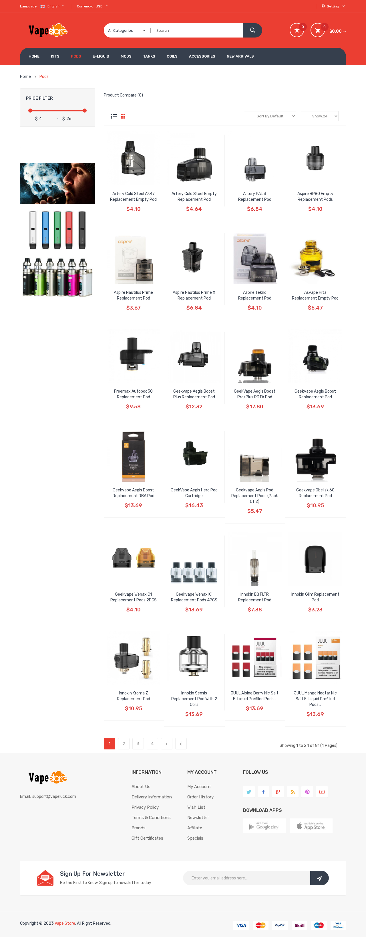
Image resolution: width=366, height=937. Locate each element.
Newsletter (198, 817)
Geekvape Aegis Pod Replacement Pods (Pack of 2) (254, 496)
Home (25, 76)
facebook (263, 792)
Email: (25, 796)
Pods (44, 76)
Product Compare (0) (123, 95)
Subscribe (319, 878)
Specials (195, 838)
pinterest (307, 792)
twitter (249, 792)
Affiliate (194, 827)
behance (293, 792)
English (53, 6)
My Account (199, 786)
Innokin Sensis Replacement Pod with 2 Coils (194, 699)
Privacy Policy (145, 807)
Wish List (196, 807)
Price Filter (39, 98)
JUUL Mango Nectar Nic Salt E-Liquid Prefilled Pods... (315, 699)
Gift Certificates (147, 838)
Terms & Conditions (151, 817)
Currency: (85, 6)
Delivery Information (152, 797)
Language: (28, 6)
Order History (200, 797)
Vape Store (65, 923)
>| (181, 743)
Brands (139, 827)
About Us (141, 786)
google (278, 792)
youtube (322, 792)
